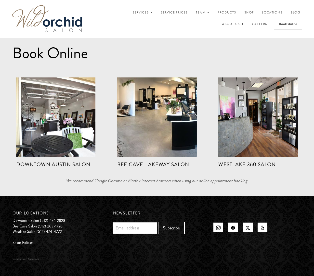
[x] (248, 227)
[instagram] (218, 227)
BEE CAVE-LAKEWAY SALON (153, 164)
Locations (272, 12)
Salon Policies (23, 242)
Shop (249, 12)
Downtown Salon (26, 220)
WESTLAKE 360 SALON (247, 164)
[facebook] (233, 227)
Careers (259, 24)
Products (227, 12)
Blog (296, 12)
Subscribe (171, 228)
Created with (27, 259)
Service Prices (174, 12)
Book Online (288, 24)
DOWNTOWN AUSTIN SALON (53, 164)
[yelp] (262, 227)
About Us (233, 24)
